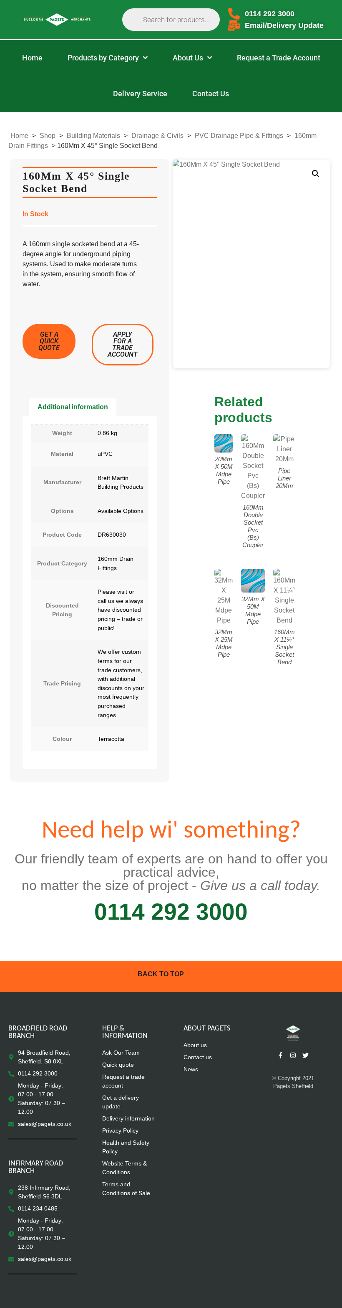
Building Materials (93, 135)
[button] (315, 173)
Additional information (73, 406)
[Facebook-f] (280, 1055)
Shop (47, 135)
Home (19, 135)
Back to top (161, 974)
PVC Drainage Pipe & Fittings (239, 135)
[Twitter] (305, 1055)
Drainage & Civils (157, 135)
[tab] (72, 407)
